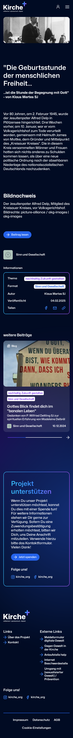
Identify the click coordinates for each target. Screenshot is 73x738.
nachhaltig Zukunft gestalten (44, 278)
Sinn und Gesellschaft (49, 286)
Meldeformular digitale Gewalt (54, 639)
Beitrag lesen (19, 234)
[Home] (15, 6)
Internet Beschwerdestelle (56, 661)
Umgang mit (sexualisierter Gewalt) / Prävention (53, 674)
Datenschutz (41, 720)
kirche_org (23, 576)
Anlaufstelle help (55, 654)
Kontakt (13, 642)
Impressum (20, 720)
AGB (57, 720)
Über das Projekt (19, 637)
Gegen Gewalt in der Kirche (55, 647)
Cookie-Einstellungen (36, 728)
